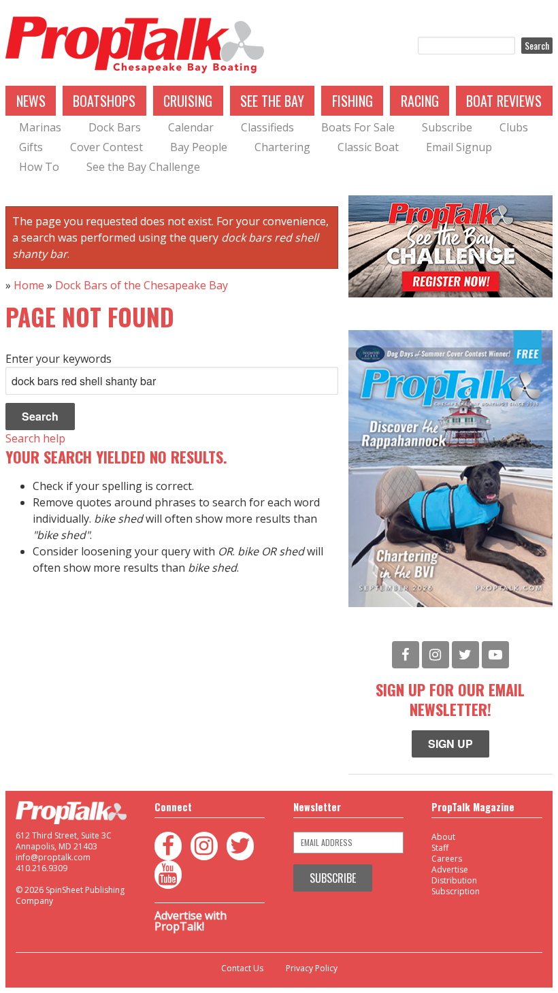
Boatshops (104, 101)
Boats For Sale (358, 127)
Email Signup (459, 147)
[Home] (134, 45)
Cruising (187, 101)
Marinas (40, 127)
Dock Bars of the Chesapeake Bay (141, 285)
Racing (420, 101)
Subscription (455, 891)
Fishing (352, 101)
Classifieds (267, 127)
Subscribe (447, 127)
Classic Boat (368, 147)
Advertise (449, 869)
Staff (439, 847)
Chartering (282, 147)
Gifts (31, 147)
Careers (446, 858)
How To (39, 166)
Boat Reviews (504, 101)
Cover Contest (106, 147)
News (31, 101)
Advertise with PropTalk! (190, 921)
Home (29, 285)
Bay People (198, 147)
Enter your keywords (58, 358)
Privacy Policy (312, 968)
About (443, 837)
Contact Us (242, 968)
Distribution (454, 880)
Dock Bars (114, 127)
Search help (35, 438)
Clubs (513, 127)
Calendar (191, 127)
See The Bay (272, 101)
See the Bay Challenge (143, 166)
